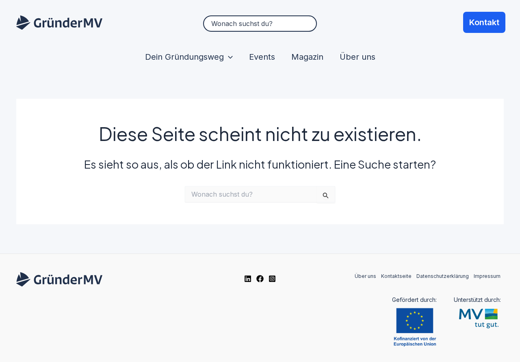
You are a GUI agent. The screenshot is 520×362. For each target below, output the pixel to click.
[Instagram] (272, 278)
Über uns (357, 57)
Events (262, 57)
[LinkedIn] (247, 278)
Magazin (307, 57)
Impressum (487, 276)
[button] (228, 56)
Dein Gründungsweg (184, 57)
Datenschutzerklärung (442, 276)
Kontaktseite (396, 276)
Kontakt (484, 22)
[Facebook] (260, 278)
